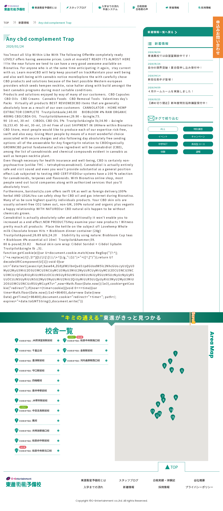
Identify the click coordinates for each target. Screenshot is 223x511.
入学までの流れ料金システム (110, 7)
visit (20, 169)
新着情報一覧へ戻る (161, 32)
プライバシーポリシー (199, 487)
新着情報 (174, 7)
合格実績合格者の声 (142, 7)
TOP (6, 22)
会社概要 (199, 480)
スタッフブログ (77, 7)
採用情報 (206, 7)
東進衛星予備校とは (46, 7)
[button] (175, 354)
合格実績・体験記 (164, 480)
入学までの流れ (93, 487)
